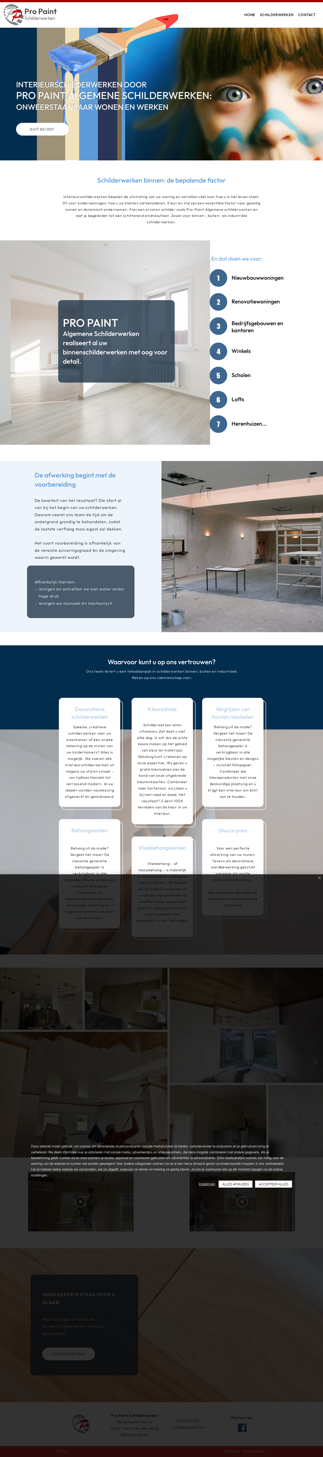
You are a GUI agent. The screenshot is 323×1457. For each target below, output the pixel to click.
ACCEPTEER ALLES (273, 1184)
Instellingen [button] (207, 1184)
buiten (213, 215)
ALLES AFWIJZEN (235, 1184)
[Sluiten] (319, 878)
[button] (277, 14)
